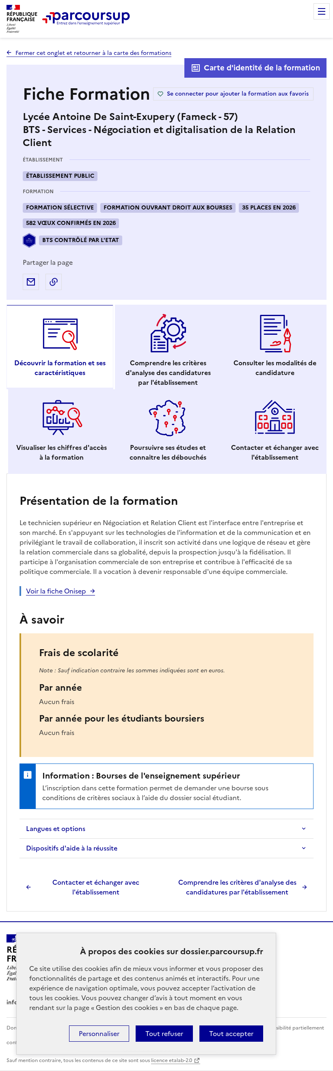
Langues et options (55, 828)
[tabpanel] (166, 693)
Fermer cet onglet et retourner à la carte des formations (93, 53)
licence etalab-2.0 (171, 1060)
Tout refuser (164, 1033)
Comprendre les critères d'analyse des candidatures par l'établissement (237, 887)
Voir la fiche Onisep (56, 591)
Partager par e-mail (31, 282)
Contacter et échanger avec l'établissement (95, 887)
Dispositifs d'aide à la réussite (71, 848)
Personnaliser (99, 1033)
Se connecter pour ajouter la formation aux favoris (238, 93)
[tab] (59, 347)
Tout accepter (231, 1033)
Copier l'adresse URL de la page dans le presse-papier (53, 282)
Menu (322, 11)
